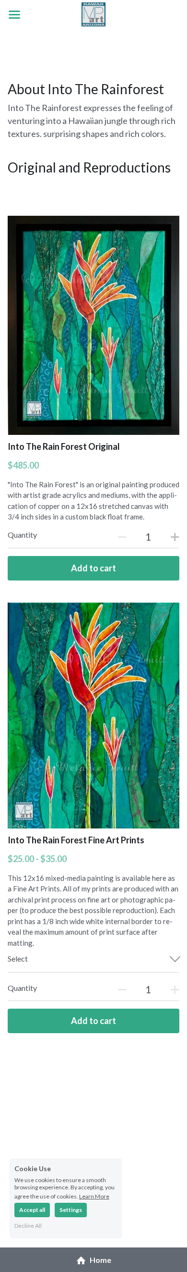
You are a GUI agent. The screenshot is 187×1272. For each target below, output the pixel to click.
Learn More (94, 1196)
